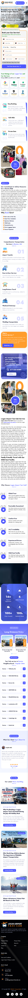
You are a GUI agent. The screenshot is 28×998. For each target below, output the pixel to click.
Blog (2, 948)
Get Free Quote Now (13, 66)
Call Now (11, 374)
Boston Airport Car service (10, 422)
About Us (16, 943)
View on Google (14, 766)
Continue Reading (9, 825)
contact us (3, 945)
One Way (6, 47)
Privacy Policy (17, 941)
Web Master (4, 943)
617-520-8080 (15, 369)
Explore (11, 643)
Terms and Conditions (6, 957)
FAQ (15, 945)
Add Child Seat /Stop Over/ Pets (11, 62)
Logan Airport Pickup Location (8, 960)
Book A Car (21, 3)
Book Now (7, 345)
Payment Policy (4, 941)
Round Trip (13, 47)
